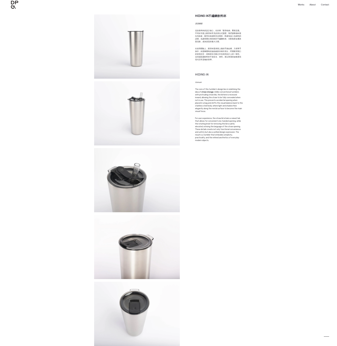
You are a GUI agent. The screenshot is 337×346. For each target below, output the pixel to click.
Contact (325, 4)
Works (301, 4)
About (312, 4)
